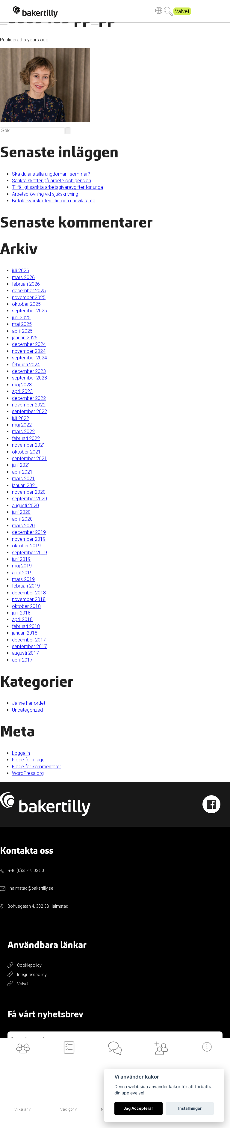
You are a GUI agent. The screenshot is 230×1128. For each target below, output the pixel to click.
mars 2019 (23, 579)
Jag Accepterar (138, 1108)
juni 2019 (21, 559)
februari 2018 (26, 626)
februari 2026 (26, 284)
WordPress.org (28, 773)
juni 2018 (21, 613)
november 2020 (29, 492)
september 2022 (29, 411)
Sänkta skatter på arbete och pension (51, 180)
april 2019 (22, 573)
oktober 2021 (26, 452)
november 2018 (29, 599)
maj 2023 (22, 385)
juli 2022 (20, 418)
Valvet (182, 11)
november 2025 (29, 297)
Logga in (21, 753)
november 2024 (29, 351)
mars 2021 (23, 478)
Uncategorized (27, 710)
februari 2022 (26, 438)
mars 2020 (23, 525)
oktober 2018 (26, 606)
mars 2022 (23, 431)
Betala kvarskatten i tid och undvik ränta (53, 201)
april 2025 (22, 331)
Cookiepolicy (29, 965)
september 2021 (29, 458)
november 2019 (29, 539)
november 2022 (29, 405)
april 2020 (22, 519)
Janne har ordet (28, 703)
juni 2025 (21, 317)
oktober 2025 (26, 304)
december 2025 (29, 290)
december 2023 (29, 371)
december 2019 (29, 532)
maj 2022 (22, 425)
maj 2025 (22, 324)
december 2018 (29, 593)
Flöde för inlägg (28, 760)
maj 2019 (22, 566)
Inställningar (190, 1108)
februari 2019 (26, 586)
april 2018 (22, 619)
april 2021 (22, 472)
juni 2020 (21, 512)
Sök (168, 11)
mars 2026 (23, 277)
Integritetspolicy (32, 974)
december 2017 (29, 640)
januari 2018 (24, 633)
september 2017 (29, 646)
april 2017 (22, 660)
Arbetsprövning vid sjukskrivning (45, 194)
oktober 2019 (26, 546)
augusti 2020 (25, 505)
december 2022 (29, 398)
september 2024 (29, 358)
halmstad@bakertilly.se (31, 888)
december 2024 (29, 344)
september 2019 (29, 552)
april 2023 (22, 391)
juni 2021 (21, 465)
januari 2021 (24, 485)
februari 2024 (26, 365)
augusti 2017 (25, 653)
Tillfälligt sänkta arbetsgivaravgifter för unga (57, 187)
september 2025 (29, 311)
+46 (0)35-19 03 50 (26, 870)
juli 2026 (20, 270)
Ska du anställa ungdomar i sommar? (51, 174)
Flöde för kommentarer (36, 766)
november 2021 (29, 445)
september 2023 (29, 378)
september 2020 (29, 498)
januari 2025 (24, 338)
